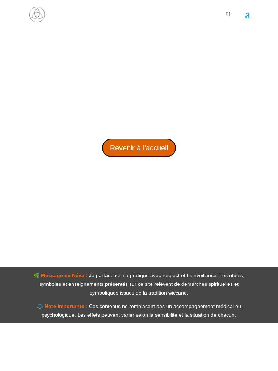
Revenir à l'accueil (139, 148)
